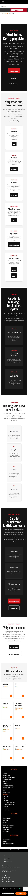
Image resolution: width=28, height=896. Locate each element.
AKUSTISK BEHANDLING (7, 818)
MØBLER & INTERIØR (6, 793)
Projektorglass (7, 810)
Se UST (14, 220)
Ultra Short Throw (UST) (9, 802)
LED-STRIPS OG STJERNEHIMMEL (8, 826)
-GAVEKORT (5, 773)
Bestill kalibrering (14, 608)
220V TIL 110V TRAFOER (7, 840)
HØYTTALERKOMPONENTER (7, 828)
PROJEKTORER (5, 794)
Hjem (3, 13)
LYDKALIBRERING (6, 824)
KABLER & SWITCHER (6, 789)
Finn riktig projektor (14, 71)
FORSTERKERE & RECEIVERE (8, 785)
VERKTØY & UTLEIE (6, 831)
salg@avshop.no (8, 880)
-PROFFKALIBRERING (6, 775)
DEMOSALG (5, 842)
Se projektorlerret (14, 647)
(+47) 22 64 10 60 (7, 878)
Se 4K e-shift (14, 195)
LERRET (4, 791)
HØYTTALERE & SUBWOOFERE (8, 787)
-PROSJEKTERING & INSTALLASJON (9, 777)
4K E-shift (6, 800)
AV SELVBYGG (14, 814)
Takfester (6, 806)
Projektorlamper (7, 808)
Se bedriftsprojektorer (14, 245)
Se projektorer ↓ (14, 78)
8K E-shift (6, 796)
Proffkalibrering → (14, 84)
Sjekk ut (17, 10)
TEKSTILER (4, 822)
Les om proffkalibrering (14, 601)
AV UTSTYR (6, 13)
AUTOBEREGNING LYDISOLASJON (8, 843)
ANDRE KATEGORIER (14, 835)
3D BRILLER (5, 781)
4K (4, 798)
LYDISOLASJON (5, 820)
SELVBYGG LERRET (6, 829)
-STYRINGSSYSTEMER (7, 779)
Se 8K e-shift (14, 169)
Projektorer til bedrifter (9, 804)
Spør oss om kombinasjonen (14, 654)
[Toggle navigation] (3, 2)
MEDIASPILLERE (5, 783)
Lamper (14, 276)
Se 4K (14, 144)
